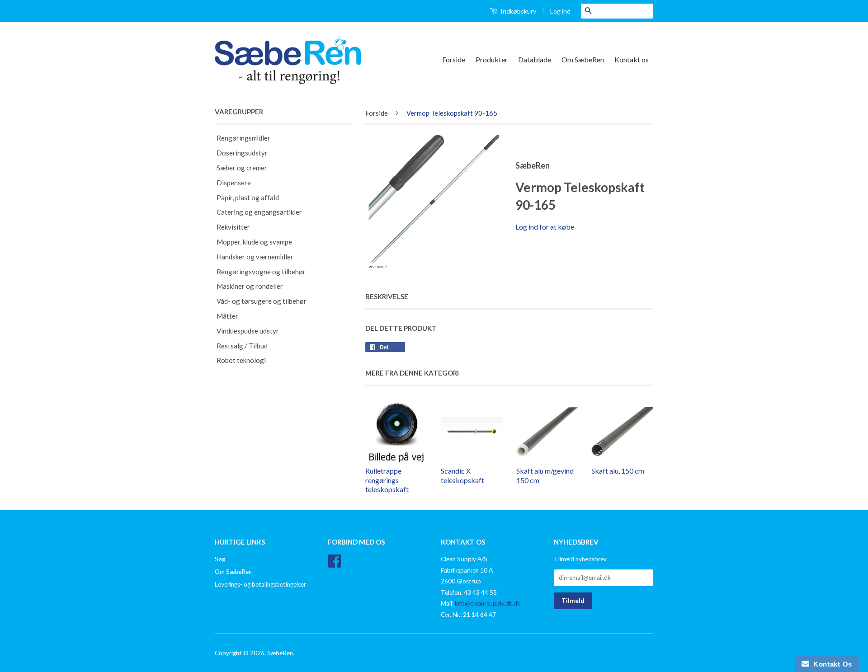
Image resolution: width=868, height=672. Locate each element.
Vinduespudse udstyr (248, 331)
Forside (453, 59)
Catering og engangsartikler (259, 212)
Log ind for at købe (544, 226)
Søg (220, 559)
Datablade (534, 59)
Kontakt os (631, 59)
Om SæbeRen (582, 59)
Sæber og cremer (242, 168)
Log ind (560, 11)
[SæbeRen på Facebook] (334, 564)
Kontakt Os (830, 664)
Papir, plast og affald (248, 197)
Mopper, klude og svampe (254, 242)
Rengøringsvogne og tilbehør (261, 272)
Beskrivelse (386, 296)
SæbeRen (280, 653)
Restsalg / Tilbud (242, 346)
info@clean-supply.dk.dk (487, 603)
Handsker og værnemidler (255, 257)
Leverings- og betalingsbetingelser (260, 584)
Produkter (492, 59)
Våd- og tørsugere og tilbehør (262, 301)
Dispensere (234, 183)
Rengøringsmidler (243, 138)
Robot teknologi (241, 360)
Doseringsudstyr (242, 153)
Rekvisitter (233, 227)
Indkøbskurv (517, 11)
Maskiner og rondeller (250, 286)
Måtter (227, 316)
